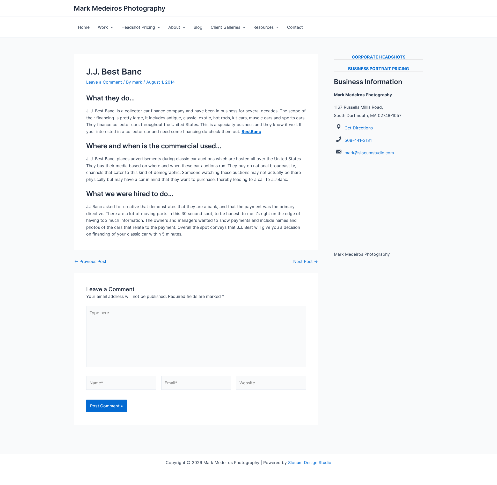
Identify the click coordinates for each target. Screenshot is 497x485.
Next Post (305, 261)
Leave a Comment (104, 82)
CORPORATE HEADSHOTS (378, 57)
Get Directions (359, 127)
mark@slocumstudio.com (369, 152)
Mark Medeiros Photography (119, 8)
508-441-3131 (358, 140)
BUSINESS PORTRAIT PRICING (378, 68)
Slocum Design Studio (309, 462)
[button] (110, 27)
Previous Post (90, 261)
